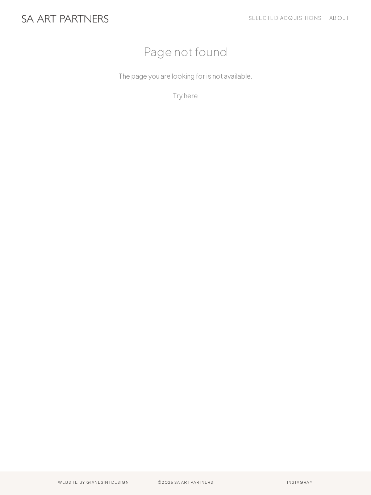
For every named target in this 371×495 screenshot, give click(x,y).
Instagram (300, 482)
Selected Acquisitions (285, 17)
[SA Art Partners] (65, 18)
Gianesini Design (107, 482)
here (191, 95)
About (339, 17)
